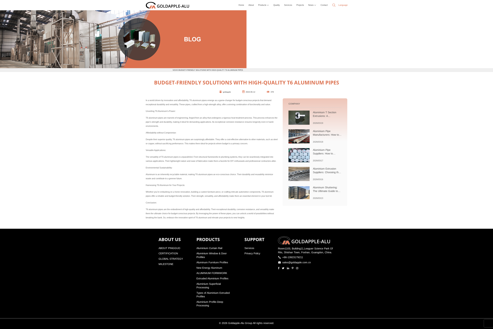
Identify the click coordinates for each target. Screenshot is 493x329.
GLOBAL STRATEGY (171, 258)
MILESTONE (166, 264)
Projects (300, 5)
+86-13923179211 (292, 257)
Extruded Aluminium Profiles (212, 278)
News (312, 5)
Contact (324, 5)
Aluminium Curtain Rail (209, 248)
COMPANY (294, 103)
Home (241, 5)
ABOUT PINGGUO (169, 248)
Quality (276, 5)
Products (263, 5)
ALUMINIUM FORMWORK (211, 273)
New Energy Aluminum (209, 267)
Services (288, 5)
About (251, 5)
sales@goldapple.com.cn (296, 262)
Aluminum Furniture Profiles (212, 262)
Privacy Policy (252, 253)
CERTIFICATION (168, 253)
